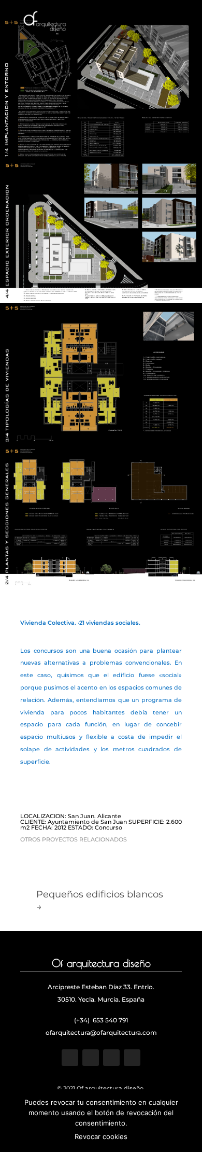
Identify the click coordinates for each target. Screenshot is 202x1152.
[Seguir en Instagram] (111, 1057)
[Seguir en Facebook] (70, 1057)
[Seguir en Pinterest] (90, 1057)
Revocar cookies (101, 1136)
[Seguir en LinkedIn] (132, 1057)
